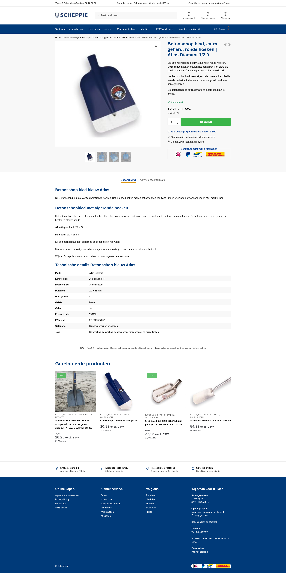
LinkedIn (150, 503)
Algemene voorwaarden (67, 495)
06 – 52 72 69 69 (88, 3)
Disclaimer (60, 503)
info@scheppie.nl (199, 551)
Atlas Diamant (96, 273)
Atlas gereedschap (149, 332)
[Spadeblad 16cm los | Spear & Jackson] (210, 391)
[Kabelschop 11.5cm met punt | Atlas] (120, 391)
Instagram (151, 507)
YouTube (150, 499)
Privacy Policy (62, 499)
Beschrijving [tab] (128, 180)
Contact (104, 495)
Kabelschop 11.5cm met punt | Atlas (119, 420)
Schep (196, 348)
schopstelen (102, 242)
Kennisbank (106, 507)
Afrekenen (225, 18)
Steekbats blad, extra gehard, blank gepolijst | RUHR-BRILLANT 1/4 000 (163, 423)
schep (117, 332)
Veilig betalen (61, 507)
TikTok (149, 512)
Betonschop (95, 332)
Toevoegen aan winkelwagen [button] (75, 450)
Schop (203, 348)
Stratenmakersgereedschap (76, 37)
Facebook (151, 495)
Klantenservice (208, 18)
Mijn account (189, 18)
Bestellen (206, 121)
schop (124, 332)
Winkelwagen (107, 512)
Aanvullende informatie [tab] (152, 180)
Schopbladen (128, 37)
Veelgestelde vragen (110, 503)
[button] (156, 45)
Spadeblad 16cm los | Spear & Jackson (210, 420)
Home (58, 37)
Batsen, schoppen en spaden (106, 37)
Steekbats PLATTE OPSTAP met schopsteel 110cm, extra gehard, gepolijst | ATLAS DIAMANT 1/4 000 (73, 424)
